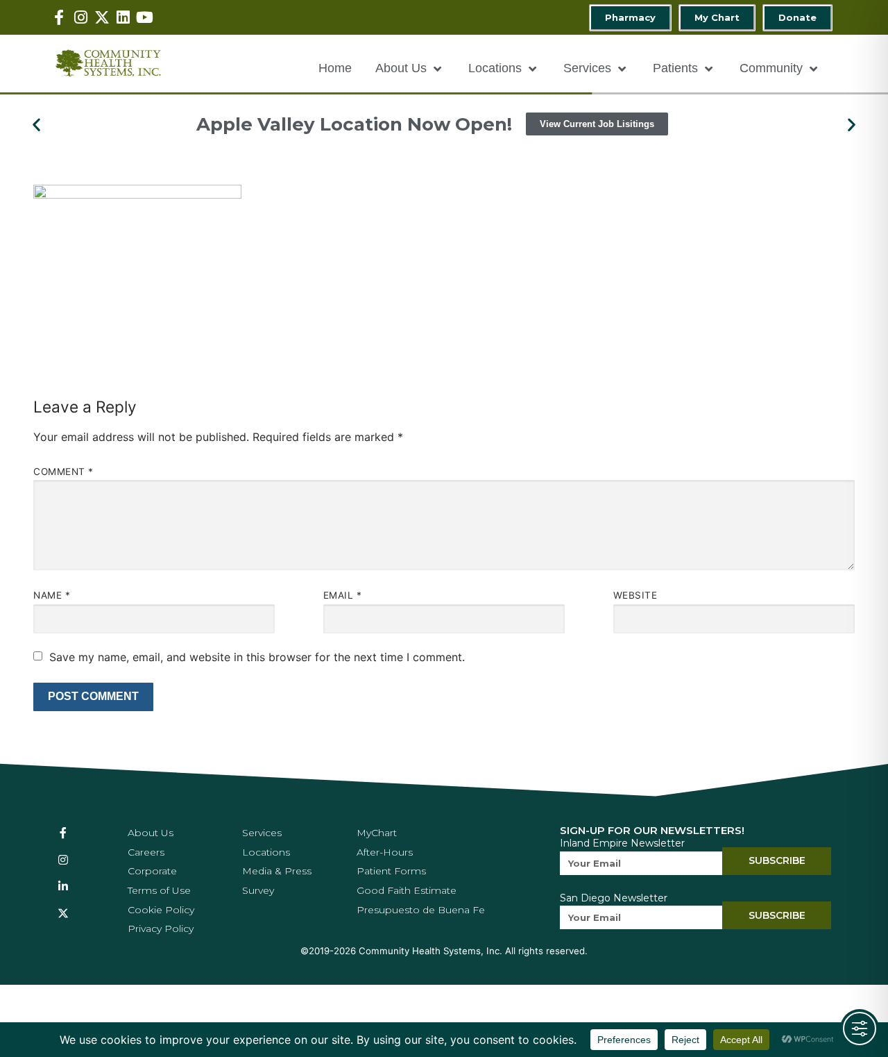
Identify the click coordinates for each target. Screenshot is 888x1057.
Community (771, 68)
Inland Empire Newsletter (622, 843)
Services (587, 68)
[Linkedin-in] (63, 886)
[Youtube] (144, 17)
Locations (495, 68)
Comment (63, 471)
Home (335, 68)
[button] (36, 124)
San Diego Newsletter (613, 898)
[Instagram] (81, 17)
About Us (401, 68)
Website (635, 595)
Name (51, 595)
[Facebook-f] (59, 17)
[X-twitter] (102, 17)
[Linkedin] (123, 17)
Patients (675, 68)
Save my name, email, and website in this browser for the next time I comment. (257, 657)
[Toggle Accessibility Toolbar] (860, 1028)
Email (342, 595)
